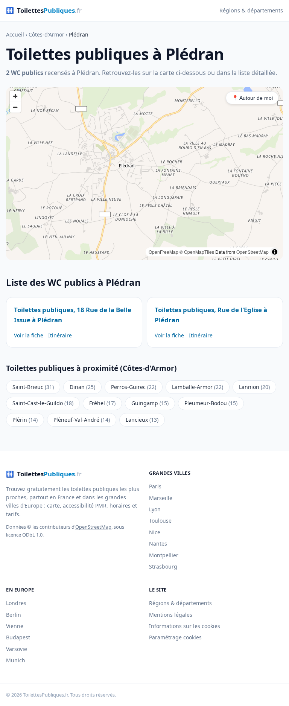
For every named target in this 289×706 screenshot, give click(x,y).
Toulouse (160, 520)
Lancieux (142, 419)
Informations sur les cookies (184, 626)
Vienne (14, 626)
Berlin (13, 614)
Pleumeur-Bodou (210, 403)
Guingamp (150, 403)
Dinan (82, 386)
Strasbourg (163, 566)
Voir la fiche (28, 335)
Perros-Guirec (133, 386)
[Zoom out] (15, 107)
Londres (16, 603)
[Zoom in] (15, 96)
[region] (144, 173)
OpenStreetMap (252, 252)
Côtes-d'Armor (46, 34)
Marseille (160, 498)
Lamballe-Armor (197, 386)
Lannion (254, 386)
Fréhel (102, 403)
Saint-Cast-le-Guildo (42, 403)
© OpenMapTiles (196, 252)
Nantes (158, 543)
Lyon (155, 509)
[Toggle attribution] (274, 251)
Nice (154, 532)
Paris (155, 486)
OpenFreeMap (163, 252)
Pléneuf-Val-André (81, 419)
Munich (15, 660)
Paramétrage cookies (175, 637)
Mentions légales (170, 614)
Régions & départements (251, 10)
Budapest (18, 637)
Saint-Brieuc (33, 386)
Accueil (15, 34)
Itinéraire (60, 335)
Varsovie (16, 649)
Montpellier (163, 555)
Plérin (25, 419)
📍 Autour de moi (252, 98)
